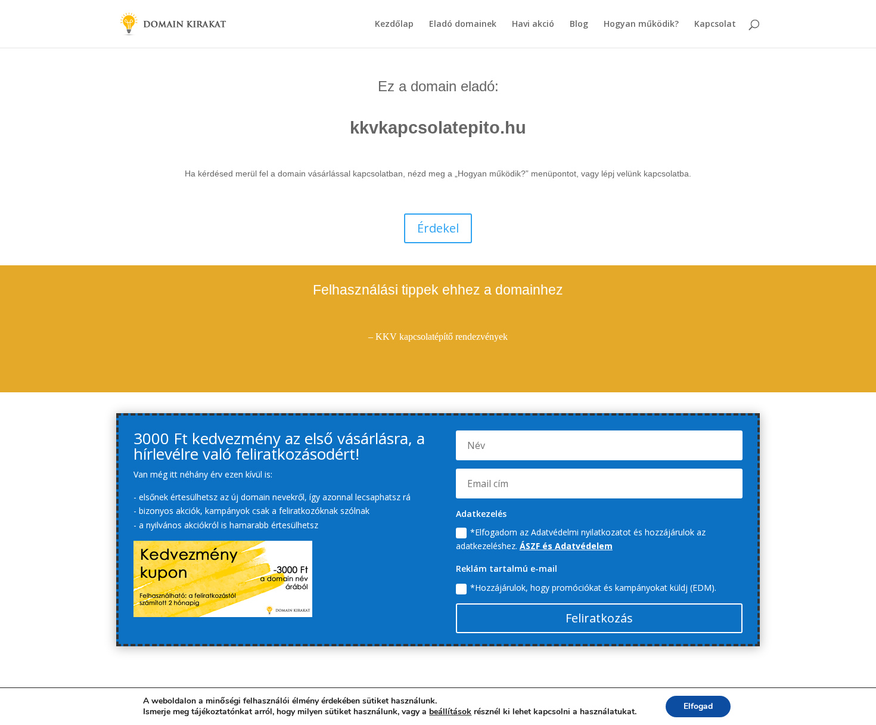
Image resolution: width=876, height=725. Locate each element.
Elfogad (698, 706)
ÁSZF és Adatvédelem (566, 546)
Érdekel (438, 228)
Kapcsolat (715, 24)
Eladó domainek (462, 24)
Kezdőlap (394, 24)
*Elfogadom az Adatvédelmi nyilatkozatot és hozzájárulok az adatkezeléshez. (581, 539)
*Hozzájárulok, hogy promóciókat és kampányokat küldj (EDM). (593, 587)
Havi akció (533, 24)
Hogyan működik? (641, 24)
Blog (579, 24)
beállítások (450, 712)
